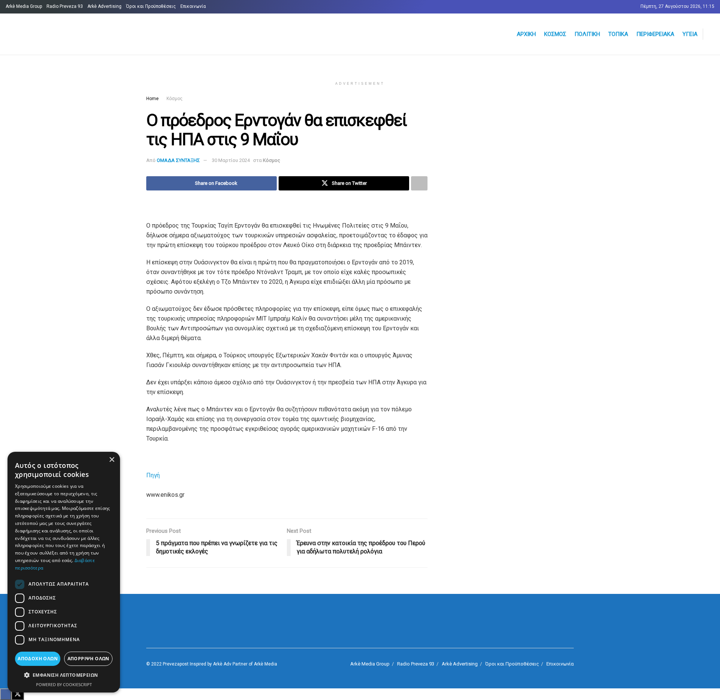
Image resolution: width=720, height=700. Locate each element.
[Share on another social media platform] (419, 183)
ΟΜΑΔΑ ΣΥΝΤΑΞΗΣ (178, 160)
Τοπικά (618, 34)
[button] (63, 675)
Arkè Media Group (24, 6)
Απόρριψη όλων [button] (89, 658)
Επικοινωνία (193, 6)
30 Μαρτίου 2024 (231, 160)
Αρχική (526, 34)
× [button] (111, 460)
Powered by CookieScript (64, 684)
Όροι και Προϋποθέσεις (151, 6)
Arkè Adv (222, 664)
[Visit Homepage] (96, 34)
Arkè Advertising (104, 6)
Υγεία (690, 34)
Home (152, 98)
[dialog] (64, 572)
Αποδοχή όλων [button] (38, 658)
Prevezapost (176, 664)
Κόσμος (555, 34)
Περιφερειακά (655, 34)
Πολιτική (587, 34)
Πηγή (153, 475)
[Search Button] (711, 34)
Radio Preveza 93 (64, 6)
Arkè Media (265, 664)
